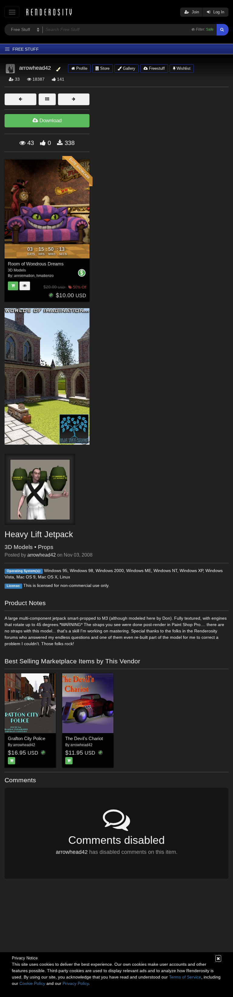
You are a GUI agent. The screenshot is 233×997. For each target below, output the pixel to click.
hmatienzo (45, 276)
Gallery (128, 68)
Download (50, 120)
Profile (81, 68)
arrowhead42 (41, 554)
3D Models (19, 547)
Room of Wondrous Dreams (36, 263)
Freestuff (156, 68)
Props (45, 547)
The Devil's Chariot (84, 738)
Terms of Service (185, 977)
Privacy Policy (75, 983)
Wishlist (183, 68)
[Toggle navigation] (12, 12)
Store (104, 68)
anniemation (24, 276)
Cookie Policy (32, 983)
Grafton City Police (26, 738)
